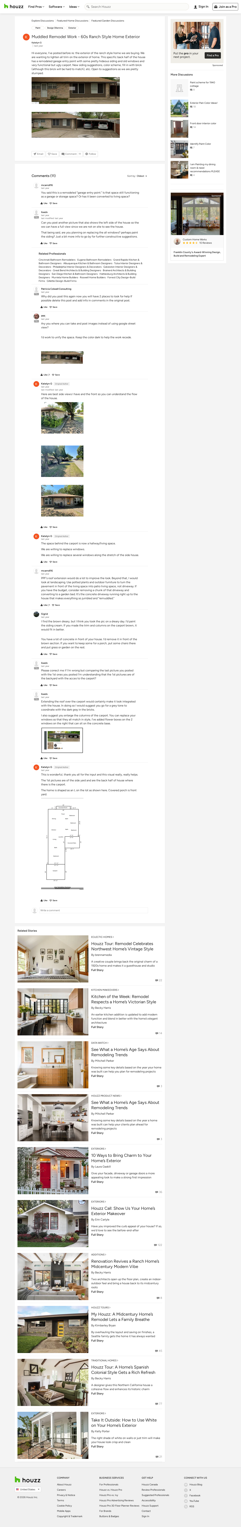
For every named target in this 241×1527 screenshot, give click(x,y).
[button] (137, 176)
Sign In (145, 1516)
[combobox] (137, 6)
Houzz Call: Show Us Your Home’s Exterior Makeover (123, 1211)
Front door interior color (203, 123)
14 (160, 1033)
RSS (191, 1506)
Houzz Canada (150, 1484)
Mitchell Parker (104, 1060)
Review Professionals (153, 1489)
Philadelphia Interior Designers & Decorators (77, 266)
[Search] (88, 6)
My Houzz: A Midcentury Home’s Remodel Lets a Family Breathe (122, 1317)
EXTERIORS (97, 1148)
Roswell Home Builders (93, 277)
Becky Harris (103, 1007)
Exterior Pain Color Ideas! (204, 102)
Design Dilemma (55, 28)
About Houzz (64, 1484)
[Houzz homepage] (14, 6)
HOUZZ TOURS (100, 1307)
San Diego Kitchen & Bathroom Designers (75, 273)
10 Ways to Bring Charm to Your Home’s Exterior (121, 1158)
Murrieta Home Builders (65, 277)
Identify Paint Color (200, 143)
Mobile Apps (64, 1511)
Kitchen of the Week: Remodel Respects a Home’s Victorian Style (123, 999)
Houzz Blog (195, 1484)
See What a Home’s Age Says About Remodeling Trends (125, 1052)
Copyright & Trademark (69, 1516)
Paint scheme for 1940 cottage (202, 84)
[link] (202, 243)
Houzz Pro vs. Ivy (108, 1495)
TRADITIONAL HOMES (104, 1360)
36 (160, 1192)
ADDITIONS (98, 1254)
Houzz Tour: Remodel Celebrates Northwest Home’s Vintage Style (122, 946)
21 (160, 1456)
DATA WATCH (99, 1042)
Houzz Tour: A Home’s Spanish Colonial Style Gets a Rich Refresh (123, 1369)
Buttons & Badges (109, 1516)
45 (160, 1350)
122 (160, 1245)
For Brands (105, 1511)
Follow (92, 153)
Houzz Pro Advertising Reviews (116, 1500)
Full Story (97, 970)
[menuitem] (36, 7)
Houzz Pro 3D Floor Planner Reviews (119, 1505)
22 (160, 980)
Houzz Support (150, 1505)
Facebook (194, 1495)
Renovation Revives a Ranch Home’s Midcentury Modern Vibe (125, 1264)
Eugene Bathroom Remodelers (94, 259)
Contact (146, 1511)
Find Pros (35, 7)
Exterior (72, 28)
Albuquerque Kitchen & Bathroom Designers (87, 263)
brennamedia (103, 955)
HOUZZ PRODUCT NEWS (105, 1095)
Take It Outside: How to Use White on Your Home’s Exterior (124, 1422)
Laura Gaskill (103, 1166)
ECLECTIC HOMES (101, 937)
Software (55, 7)
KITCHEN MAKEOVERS (104, 989)
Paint (37, 28)
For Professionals (108, 1484)
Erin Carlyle (102, 1219)
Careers (61, 1489)
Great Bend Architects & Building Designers (77, 270)
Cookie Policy (64, 1505)
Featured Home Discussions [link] (72, 20)
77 (160, 1403)
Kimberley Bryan (105, 1325)
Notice (71, 1495)
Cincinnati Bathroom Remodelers (57, 259)
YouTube (194, 1500)
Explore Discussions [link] (43, 20)
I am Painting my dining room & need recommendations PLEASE (205, 168)
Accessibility (149, 1500)
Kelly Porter (102, 1431)
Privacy (61, 1495)
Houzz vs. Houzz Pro (110, 1489)
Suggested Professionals (155, 1495)
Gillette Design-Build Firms (62, 280)
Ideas (73, 7)
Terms (60, 1500)
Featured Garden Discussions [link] (107, 20)
